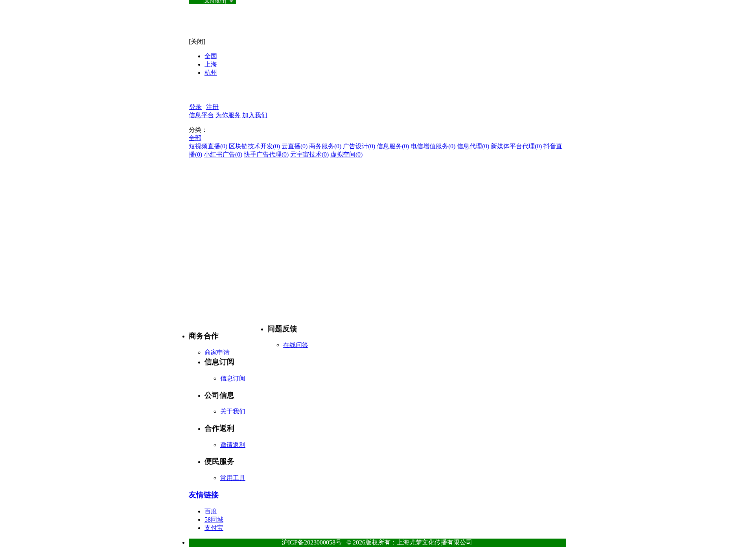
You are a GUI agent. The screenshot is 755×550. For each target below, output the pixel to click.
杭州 (210, 72)
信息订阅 (232, 378)
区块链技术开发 (254, 146)
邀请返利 (232, 444)
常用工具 (232, 477)
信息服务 (393, 146)
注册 (212, 106)
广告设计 (359, 146)
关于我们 (232, 411)
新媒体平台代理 (516, 146)
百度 (210, 511)
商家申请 (217, 352)
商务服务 (325, 146)
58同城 (213, 519)
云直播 (295, 146)
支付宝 (213, 527)
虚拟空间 (346, 154)
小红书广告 (223, 154)
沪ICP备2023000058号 (312, 542)
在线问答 (295, 344)
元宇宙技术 (309, 154)
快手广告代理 (266, 154)
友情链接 (204, 495)
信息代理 (473, 146)
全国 (210, 56)
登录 (195, 106)
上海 (210, 64)
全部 (195, 138)
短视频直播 (208, 146)
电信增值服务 (433, 146)
